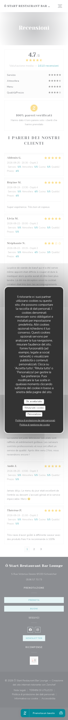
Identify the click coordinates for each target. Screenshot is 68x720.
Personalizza (34, 414)
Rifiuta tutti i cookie (34, 407)
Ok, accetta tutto (34, 401)
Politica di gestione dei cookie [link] (35, 424)
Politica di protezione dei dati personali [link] (35, 420)
